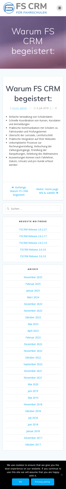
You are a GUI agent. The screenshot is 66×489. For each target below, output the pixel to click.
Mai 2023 (33, 324)
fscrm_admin (19, 108)
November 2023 (33, 310)
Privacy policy (42, 482)
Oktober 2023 (33, 317)
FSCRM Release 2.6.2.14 (33, 242)
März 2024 (33, 297)
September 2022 (33, 364)
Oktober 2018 (33, 411)
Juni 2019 (33, 391)
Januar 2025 (33, 290)
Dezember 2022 (33, 344)
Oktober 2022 (33, 357)
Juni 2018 (33, 424)
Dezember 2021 (33, 371)
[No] (61, 474)
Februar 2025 (33, 284)
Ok (20, 482)
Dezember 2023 (33, 304)
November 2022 (33, 350)
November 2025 (33, 277)
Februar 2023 (33, 337)
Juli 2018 (33, 417)
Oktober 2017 (33, 444)
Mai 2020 (33, 384)
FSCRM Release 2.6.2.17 (33, 236)
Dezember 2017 (33, 438)
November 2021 (33, 377)
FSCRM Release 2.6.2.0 (33, 256)
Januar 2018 (33, 431)
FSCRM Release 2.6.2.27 (33, 229)
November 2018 (33, 404)
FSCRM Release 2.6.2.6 (33, 249)
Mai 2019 (33, 397)
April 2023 (33, 330)
